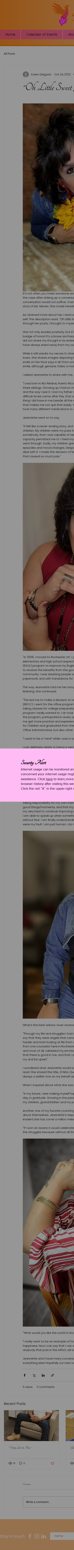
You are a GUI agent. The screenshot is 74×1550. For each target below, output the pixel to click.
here (49, 779)
